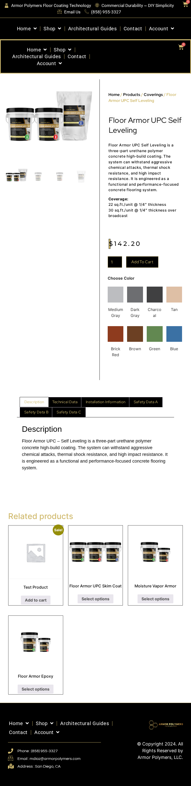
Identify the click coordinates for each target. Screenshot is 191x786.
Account (158, 29)
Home (24, 29)
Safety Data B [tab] (36, 412)
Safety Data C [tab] (69, 412)
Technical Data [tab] (65, 401)
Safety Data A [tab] (146, 401)
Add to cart (142, 261)
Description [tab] (34, 401)
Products (131, 94)
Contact (133, 29)
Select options (95, 598)
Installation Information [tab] (106, 401)
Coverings (153, 94)
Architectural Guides (92, 29)
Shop (49, 29)
